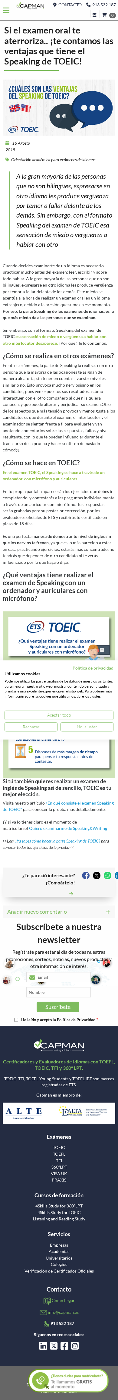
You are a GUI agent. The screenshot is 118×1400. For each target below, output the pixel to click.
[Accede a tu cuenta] (95, 13)
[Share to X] (96, 875)
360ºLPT (59, 1167)
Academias (59, 1251)
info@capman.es (63, 1312)
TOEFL (59, 1154)
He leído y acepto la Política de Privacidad (58, 1020)
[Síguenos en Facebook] (64, 1347)
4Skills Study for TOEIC (59, 1212)
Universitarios (59, 1258)
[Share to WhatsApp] (107, 875)
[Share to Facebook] (86, 875)
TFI (59, 1161)
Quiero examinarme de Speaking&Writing (68, 828)
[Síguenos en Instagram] (75, 1347)
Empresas (59, 1245)
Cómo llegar (63, 1300)
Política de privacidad (93, 667)
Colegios (59, 1264)
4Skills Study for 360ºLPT (59, 1206)
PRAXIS (59, 1180)
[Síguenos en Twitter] (53, 1347)
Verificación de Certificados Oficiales (59, 1271)
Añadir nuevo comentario (37, 911)
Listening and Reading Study (59, 1219)
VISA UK (59, 1174)
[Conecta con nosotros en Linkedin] (43, 1347)
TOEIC (59, 1147)
